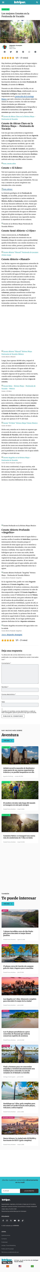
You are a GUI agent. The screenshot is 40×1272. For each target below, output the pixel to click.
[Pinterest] (18, 1220)
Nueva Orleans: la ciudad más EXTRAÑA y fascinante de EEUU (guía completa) (19, 1139)
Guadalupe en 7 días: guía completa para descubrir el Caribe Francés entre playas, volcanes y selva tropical (19, 1106)
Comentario (6, 663)
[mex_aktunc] (7, 189)
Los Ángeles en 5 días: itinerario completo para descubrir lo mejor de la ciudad (19, 1000)
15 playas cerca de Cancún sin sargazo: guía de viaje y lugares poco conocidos (18, 967)
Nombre (4, 687)
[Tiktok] (22, 1220)
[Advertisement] (20, 328)
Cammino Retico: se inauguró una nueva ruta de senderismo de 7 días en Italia (19, 837)
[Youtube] (14, 1220)
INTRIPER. (16, 1225)
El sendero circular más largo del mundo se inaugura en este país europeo (19, 804)
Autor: (12, 635)
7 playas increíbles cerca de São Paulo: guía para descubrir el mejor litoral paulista (18, 933)
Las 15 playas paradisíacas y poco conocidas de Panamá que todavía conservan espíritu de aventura (16, 1034)
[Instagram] (7, 1220)
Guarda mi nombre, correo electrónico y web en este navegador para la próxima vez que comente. (18, 711)
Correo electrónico (8, 694)
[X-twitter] (10, 1220)
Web (3, 702)
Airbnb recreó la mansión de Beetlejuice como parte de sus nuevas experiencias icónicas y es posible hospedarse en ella (19, 770)
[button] (3, 2)
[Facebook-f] (3, 1220)
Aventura (5, 9)
